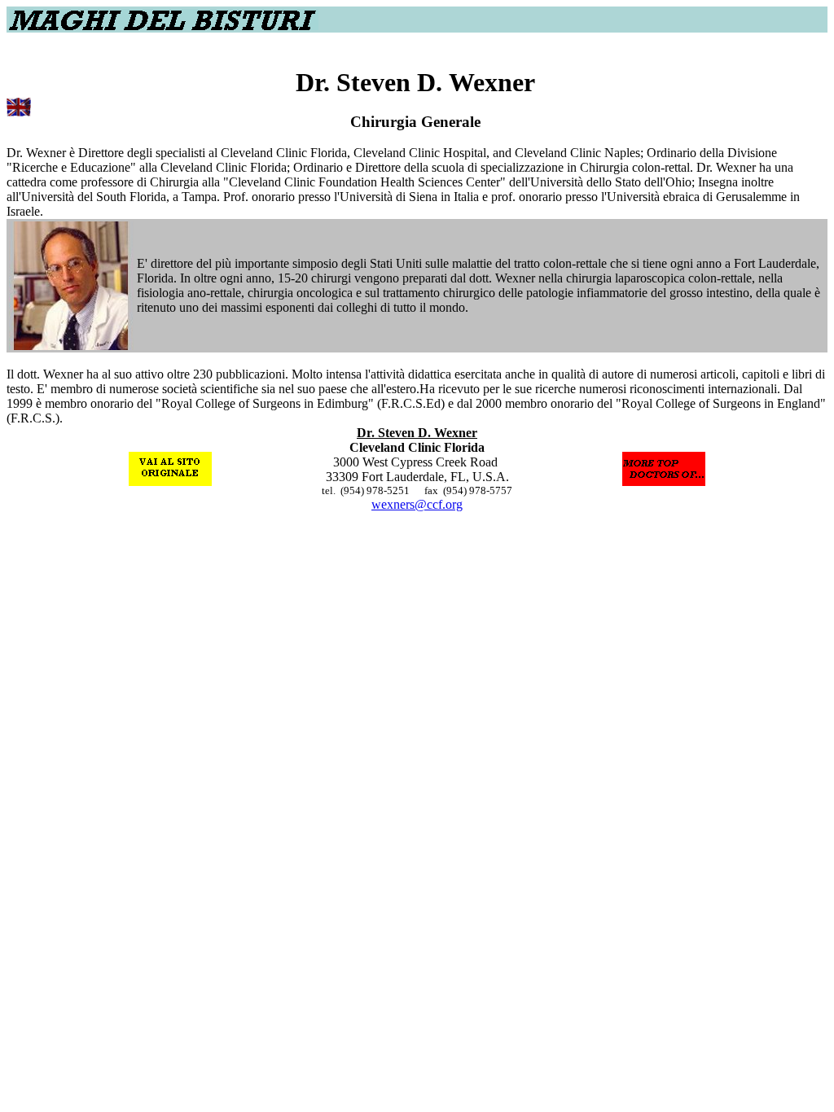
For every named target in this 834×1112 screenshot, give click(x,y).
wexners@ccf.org (417, 504)
